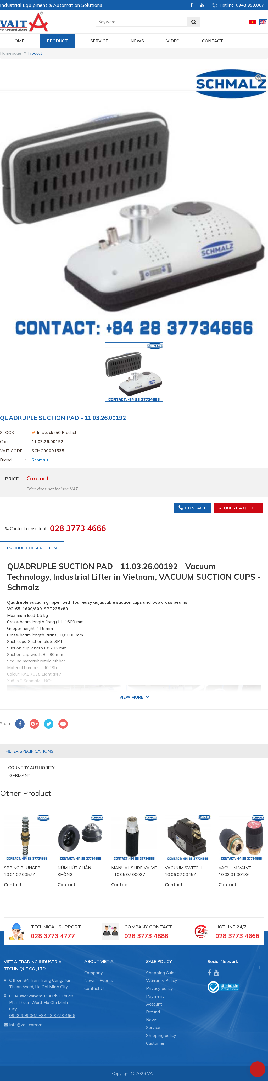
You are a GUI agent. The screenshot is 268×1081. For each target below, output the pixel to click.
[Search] (193, 22)
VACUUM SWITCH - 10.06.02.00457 (184, 871)
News (137, 40)
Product (57, 40)
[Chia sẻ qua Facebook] (20, 724)
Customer (155, 1043)
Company (93, 972)
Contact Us (95, 988)
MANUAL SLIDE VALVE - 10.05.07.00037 (134, 871)
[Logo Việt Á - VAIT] (24, 21)
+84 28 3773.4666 (56, 1015)
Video (173, 40)
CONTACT (212, 40)
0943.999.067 (250, 5)
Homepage (10, 53)
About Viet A (99, 961)
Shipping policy (161, 1035)
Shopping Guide (161, 972)
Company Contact (148, 927)
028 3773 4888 (146, 936)
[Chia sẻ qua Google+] (34, 724)
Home (17, 40)
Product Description (32, 547)
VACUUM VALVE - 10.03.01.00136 (236, 871)
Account (154, 1004)
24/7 (241, 927)
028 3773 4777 (53, 936)
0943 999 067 (23, 1015)
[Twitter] (48, 724)
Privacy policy (159, 988)
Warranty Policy (161, 980)
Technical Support (56, 927)
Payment (155, 996)
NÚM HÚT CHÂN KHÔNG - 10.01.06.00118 (74, 871)
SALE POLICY (159, 961)
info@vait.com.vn (25, 1024)
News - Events (98, 980)
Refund (153, 1011)
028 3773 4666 (78, 528)
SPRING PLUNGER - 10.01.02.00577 (23, 871)
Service (99, 40)
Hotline (225, 927)
